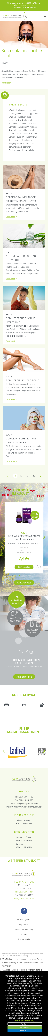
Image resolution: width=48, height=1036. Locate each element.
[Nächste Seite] (41, 476)
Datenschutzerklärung (24, 929)
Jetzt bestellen (24, 567)
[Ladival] (17, 752)
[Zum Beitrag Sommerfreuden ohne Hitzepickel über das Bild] (24, 298)
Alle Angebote (24, 582)
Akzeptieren (25, 1027)
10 (34, 476)
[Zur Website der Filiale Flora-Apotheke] (24, 874)
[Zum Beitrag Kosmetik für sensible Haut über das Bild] (24, 34)
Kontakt (24, 934)
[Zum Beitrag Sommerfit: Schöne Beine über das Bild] (24, 360)
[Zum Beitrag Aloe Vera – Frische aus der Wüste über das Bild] (24, 236)
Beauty (4, 63)
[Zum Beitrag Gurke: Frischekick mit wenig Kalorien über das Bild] (24, 418)
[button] (19, 576)
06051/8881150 (27, 5)
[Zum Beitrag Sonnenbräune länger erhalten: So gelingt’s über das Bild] (24, 177)
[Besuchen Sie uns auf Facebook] (24, 911)
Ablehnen (24, 1024)
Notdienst (17, 7)
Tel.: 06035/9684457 (24, 892)
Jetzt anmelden (24, 676)
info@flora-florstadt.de (24, 898)
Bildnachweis (24, 939)
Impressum (24, 924)
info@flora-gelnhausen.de (27, 803)
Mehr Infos (24, 1031)
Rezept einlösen (30, 7)
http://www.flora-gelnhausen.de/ (28, 807)
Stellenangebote (24, 919)
